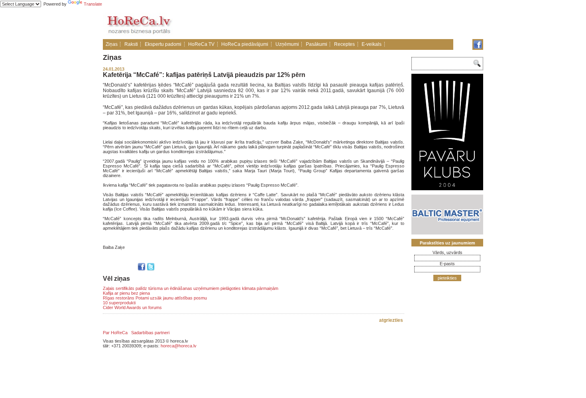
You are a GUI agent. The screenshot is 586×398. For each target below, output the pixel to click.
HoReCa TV (201, 44)
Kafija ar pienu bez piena (126, 293)
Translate (93, 4)
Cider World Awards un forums (132, 307)
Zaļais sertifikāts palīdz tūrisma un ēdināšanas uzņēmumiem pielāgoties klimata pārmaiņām (190, 288)
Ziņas (112, 44)
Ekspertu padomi (163, 44)
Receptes (344, 44)
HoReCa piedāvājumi (244, 44)
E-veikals (371, 44)
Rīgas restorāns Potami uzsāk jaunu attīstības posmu (155, 298)
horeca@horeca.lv (179, 345)
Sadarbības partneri (150, 332)
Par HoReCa (115, 332)
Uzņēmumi (287, 44)
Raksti (131, 44)
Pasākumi (316, 44)
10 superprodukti (119, 302)
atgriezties (391, 320)
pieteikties (447, 278)
